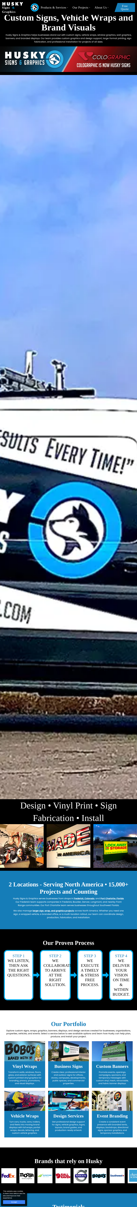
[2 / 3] (68, 846)
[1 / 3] (22, 846)
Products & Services (53, 7)
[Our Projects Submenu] (89, 7)
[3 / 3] (115, 846)
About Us (101, 7)
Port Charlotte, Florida (112, 898)
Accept (14, 1202)
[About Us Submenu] (108, 7)
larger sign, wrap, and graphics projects (53, 910)
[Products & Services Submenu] (67, 7)
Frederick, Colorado (84, 898)
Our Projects (80, 7)
